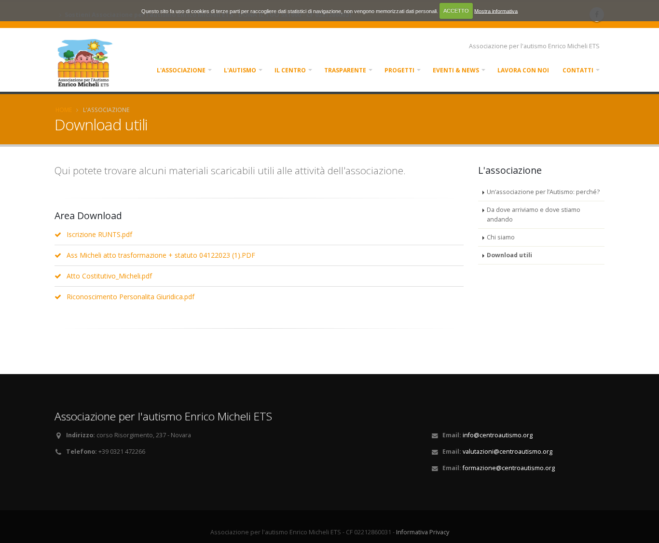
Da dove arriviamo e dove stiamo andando (533, 214)
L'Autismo (240, 70)
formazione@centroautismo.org (509, 468)
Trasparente (345, 70)
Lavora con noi (523, 70)
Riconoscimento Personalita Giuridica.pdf (130, 296)
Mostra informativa (496, 11)
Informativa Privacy (422, 532)
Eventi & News (456, 70)
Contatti (578, 70)
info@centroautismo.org (498, 435)
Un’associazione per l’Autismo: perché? (543, 192)
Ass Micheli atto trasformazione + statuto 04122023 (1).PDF (161, 255)
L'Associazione (181, 70)
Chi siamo (501, 237)
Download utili (509, 255)
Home (63, 109)
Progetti (399, 70)
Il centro (290, 70)
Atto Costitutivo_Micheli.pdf (109, 275)
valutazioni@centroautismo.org (507, 451)
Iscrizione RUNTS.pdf (99, 234)
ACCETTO (456, 11)
